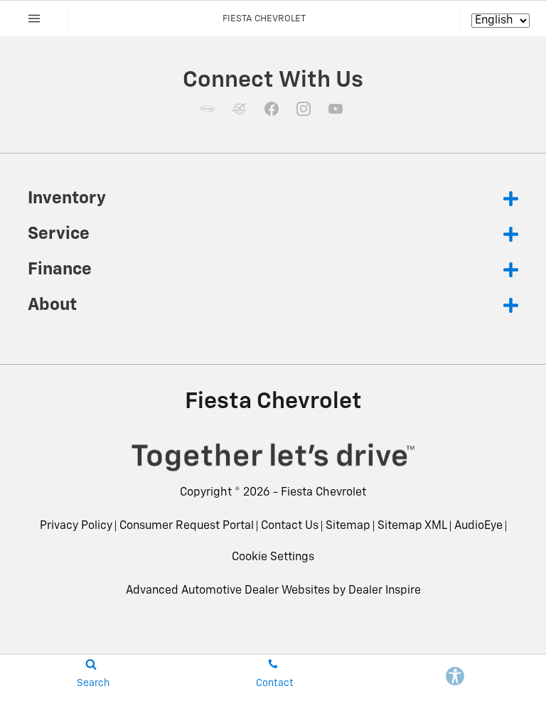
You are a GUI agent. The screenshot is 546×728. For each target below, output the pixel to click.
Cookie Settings (273, 557)
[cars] (207, 109)
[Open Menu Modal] (34, 18)
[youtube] (335, 109)
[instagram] (303, 109)
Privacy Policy (76, 526)
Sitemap (348, 526)
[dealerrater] (239, 109)
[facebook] (271, 109)
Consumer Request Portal (186, 526)
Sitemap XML (412, 526)
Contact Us (289, 526)
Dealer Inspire (384, 590)
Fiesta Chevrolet (323, 492)
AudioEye (478, 526)
